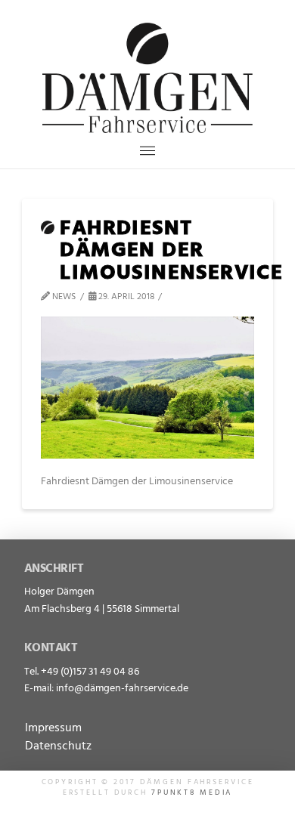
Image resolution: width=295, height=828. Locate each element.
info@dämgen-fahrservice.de (122, 688)
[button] (147, 150)
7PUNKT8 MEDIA (191, 793)
